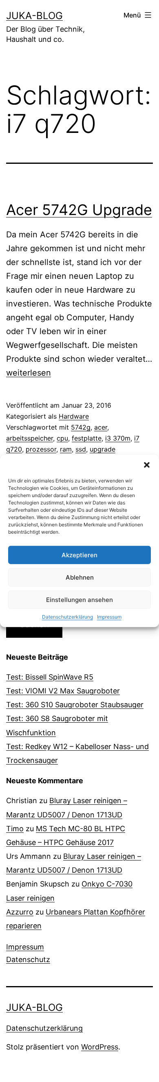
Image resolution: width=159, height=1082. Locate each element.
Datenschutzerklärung (67, 617)
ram (66, 449)
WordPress (99, 1047)
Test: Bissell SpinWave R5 (49, 677)
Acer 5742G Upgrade (79, 210)
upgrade (102, 449)
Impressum (109, 617)
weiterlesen (28, 373)
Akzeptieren (79, 554)
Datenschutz (28, 959)
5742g (81, 427)
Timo (15, 828)
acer (100, 427)
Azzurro (19, 912)
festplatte (87, 438)
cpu (62, 438)
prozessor (41, 449)
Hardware (74, 416)
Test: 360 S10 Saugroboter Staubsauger (75, 704)
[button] (147, 465)
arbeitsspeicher (29, 438)
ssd (80, 449)
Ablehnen (80, 577)
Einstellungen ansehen (79, 599)
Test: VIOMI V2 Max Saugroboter (63, 691)
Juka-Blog (34, 16)
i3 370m (117, 438)
